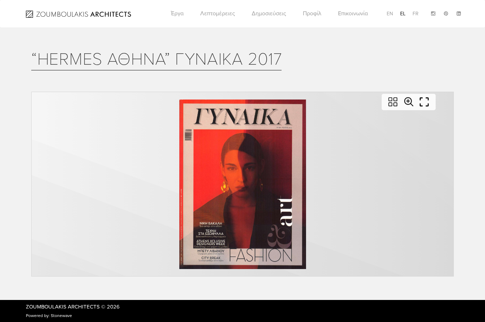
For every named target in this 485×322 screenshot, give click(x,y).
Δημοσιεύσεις (269, 13)
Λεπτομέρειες (217, 13)
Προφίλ (312, 13)
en (390, 14)
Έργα (177, 13)
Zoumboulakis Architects (63, 307)
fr (416, 14)
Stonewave (61, 315)
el (402, 14)
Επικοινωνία (353, 13)
